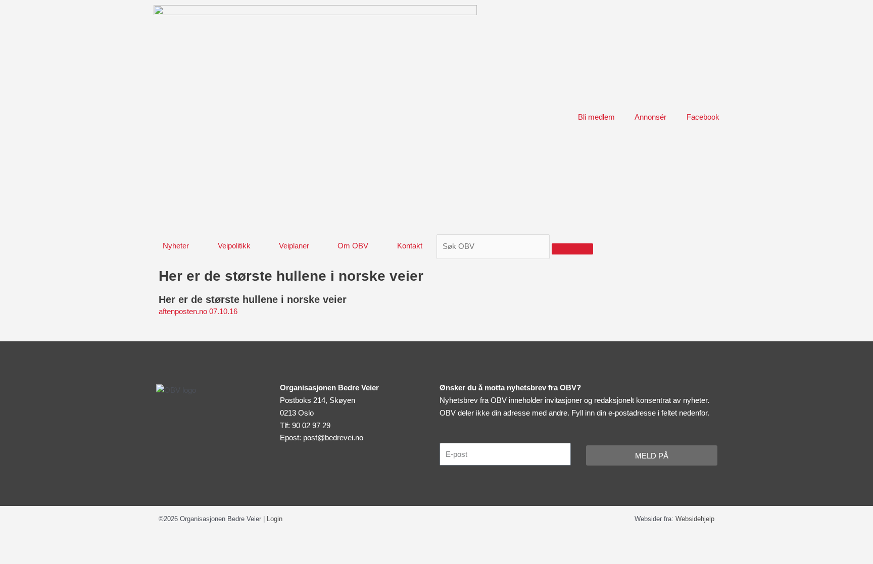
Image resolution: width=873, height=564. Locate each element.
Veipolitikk (234, 245)
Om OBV (352, 245)
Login (274, 519)
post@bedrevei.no (333, 437)
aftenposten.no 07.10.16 (198, 311)
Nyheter (176, 245)
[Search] (572, 248)
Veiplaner (294, 245)
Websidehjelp (694, 519)
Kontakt (409, 245)
